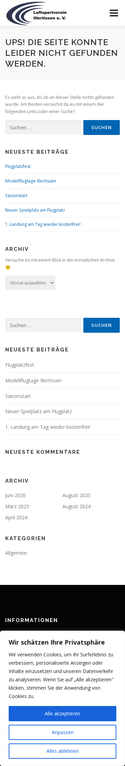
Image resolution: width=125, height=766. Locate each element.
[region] (62, 698)
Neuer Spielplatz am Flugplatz (35, 210)
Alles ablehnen (63, 751)
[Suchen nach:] (43, 127)
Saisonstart (16, 195)
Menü (113, 13)
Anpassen (63, 732)
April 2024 (16, 517)
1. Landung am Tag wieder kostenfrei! (43, 224)
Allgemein (16, 553)
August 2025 (76, 495)
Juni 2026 (15, 495)
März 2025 (17, 506)
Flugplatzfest (18, 166)
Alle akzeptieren (62, 713)
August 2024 (76, 506)
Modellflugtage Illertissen (30, 181)
